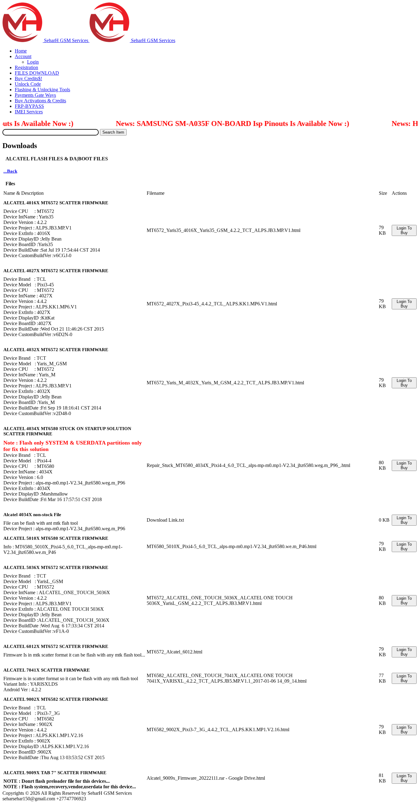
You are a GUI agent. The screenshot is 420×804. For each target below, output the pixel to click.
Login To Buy (404, 230)
